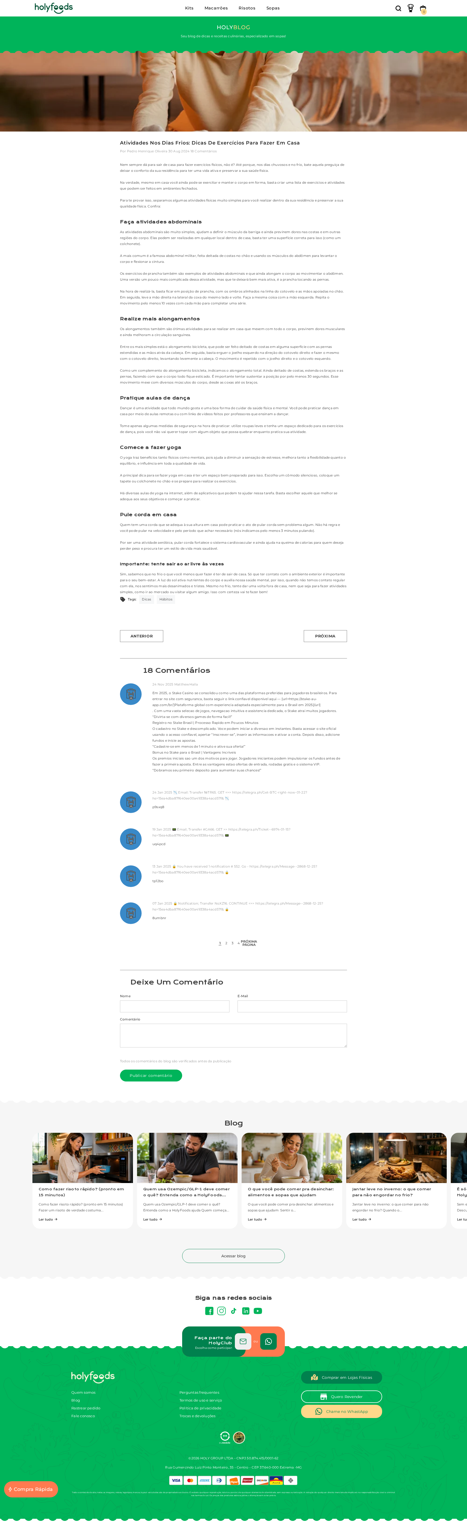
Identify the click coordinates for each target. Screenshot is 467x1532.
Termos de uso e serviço (200, 1400)
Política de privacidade (200, 1408)
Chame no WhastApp (347, 1411)
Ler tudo (46, 1219)
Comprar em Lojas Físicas (347, 1377)
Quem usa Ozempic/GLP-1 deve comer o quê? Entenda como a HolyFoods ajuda (186, 1195)
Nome (125, 996)
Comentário (130, 1019)
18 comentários (204, 151)
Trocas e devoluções (197, 1416)
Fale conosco (83, 1416)
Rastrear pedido (86, 1408)
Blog (75, 1400)
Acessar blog (233, 1256)
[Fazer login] (411, 8)
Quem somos (83, 1392)
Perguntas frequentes (199, 1392)
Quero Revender (347, 1396)
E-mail (243, 996)
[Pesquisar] (398, 8)
